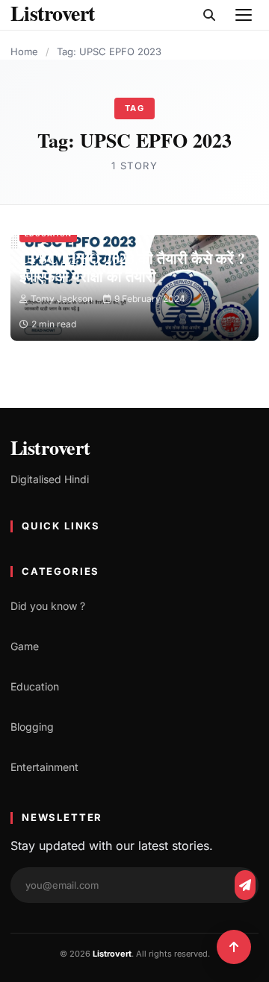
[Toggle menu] (244, 15)
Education (48, 234)
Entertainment (44, 767)
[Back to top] (234, 947)
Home (24, 51)
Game (24, 646)
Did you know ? (47, 605)
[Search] (209, 15)
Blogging (32, 726)
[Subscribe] (245, 885)
